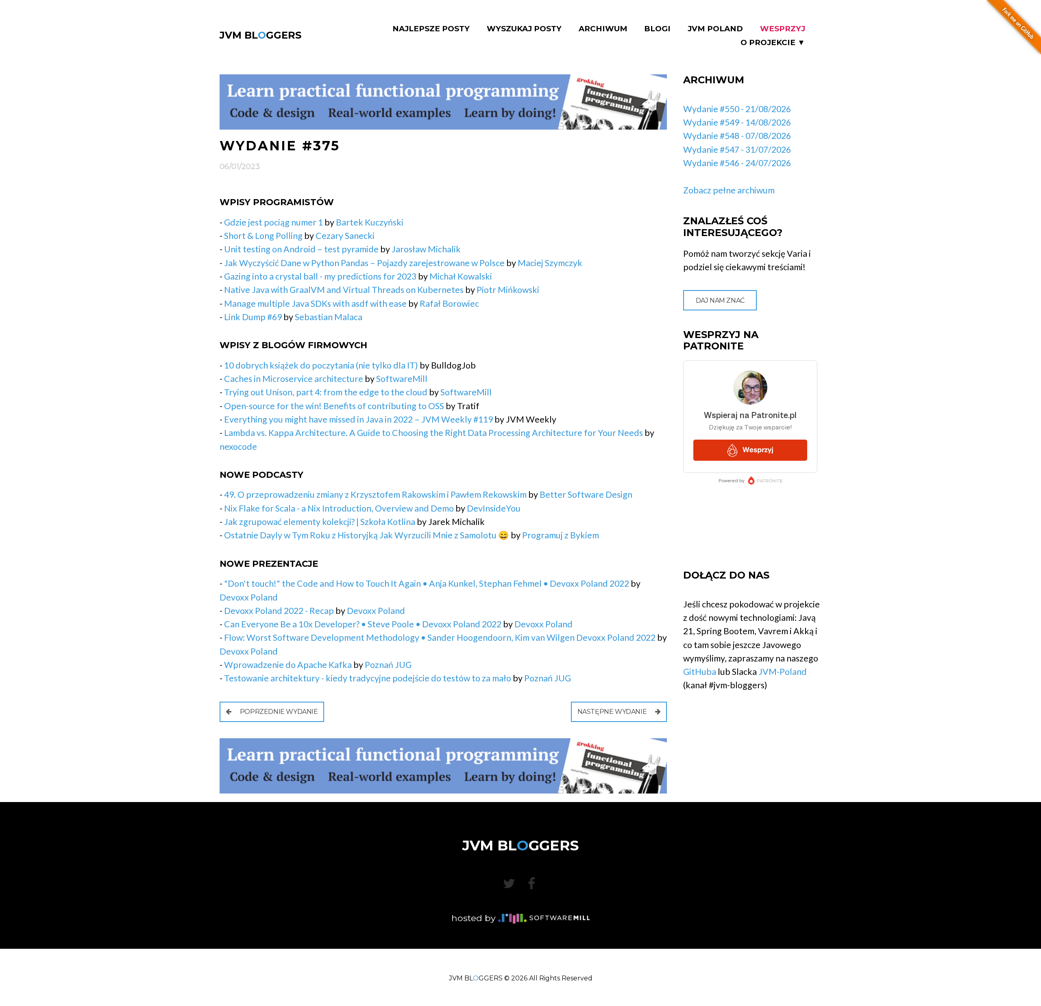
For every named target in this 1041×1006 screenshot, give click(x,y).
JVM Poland (715, 28)
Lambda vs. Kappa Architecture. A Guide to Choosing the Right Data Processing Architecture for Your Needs (433, 432)
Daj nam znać (720, 300)
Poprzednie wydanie (278, 711)
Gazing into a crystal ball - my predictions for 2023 (320, 276)
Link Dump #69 (253, 317)
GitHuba (699, 671)
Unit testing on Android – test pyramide (302, 249)
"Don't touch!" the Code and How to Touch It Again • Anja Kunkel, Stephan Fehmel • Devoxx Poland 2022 (426, 583)
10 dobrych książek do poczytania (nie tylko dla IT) (321, 365)
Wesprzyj (782, 28)
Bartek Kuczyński (369, 222)
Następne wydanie (612, 711)
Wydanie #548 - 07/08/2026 (737, 135)
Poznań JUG (388, 664)
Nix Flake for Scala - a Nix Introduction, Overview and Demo (339, 508)
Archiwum (603, 28)
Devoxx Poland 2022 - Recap (279, 610)
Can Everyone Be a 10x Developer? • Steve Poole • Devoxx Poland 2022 (362, 624)
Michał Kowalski (460, 276)
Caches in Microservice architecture (293, 378)
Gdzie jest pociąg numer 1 (273, 222)
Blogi (657, 28)
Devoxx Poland (249, 597)
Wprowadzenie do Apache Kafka (288, 664)
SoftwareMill (401, 378)
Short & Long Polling (263, 235)
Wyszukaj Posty (524, 28)
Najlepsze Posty (431, 28)
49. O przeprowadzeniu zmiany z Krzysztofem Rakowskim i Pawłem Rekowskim (375, 494)
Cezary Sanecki (345, 235)
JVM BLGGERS (260, 35)
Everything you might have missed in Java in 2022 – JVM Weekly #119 (358, 419)
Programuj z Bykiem (560, 535)
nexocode (238, 446)
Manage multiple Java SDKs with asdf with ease (315, 303)
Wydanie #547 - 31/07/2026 (737, 149)
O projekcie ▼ (772, 42)
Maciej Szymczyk (550, 263)
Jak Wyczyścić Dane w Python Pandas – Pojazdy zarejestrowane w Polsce (364, 263)
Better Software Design (586, 494)
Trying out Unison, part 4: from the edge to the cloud (325, 392)
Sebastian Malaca (328, 317)
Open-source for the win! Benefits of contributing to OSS (334, 406)
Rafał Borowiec (449, 303)
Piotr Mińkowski (508, 289)
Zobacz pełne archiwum (729, 190)
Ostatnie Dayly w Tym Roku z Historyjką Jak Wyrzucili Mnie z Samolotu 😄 (366, 535)
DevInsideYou (493, 508)
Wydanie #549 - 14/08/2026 (737, 122)
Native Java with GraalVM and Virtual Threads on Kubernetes (344, 289)
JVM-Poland (782, 671)
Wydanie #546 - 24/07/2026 (737, 163)
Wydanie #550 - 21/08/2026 (737, 109)
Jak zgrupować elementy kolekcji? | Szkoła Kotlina (319, 521)
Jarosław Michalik (426, 249)
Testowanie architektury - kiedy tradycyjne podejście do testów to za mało (367, 678)
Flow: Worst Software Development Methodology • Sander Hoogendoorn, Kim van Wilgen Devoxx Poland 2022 (440, 637)
